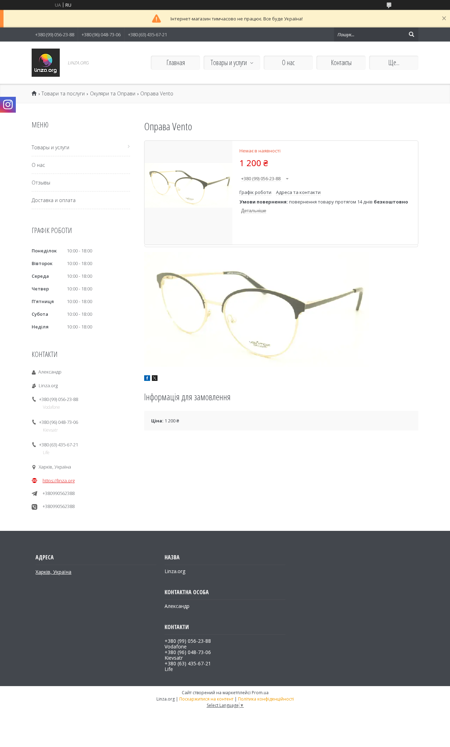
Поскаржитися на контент (206, 699)
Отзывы (41, 182)
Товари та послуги (63, 93)
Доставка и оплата (54, 200)
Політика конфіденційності (266, 699)
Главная (175, 62)
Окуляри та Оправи (112, 93)
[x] (155, 379)
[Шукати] (411, 34)
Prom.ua (260, 693)
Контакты (341, 62)
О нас (288, 62)
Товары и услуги (229, 62)
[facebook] (147, 379)
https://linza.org (59, 480)
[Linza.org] (46, 63)
